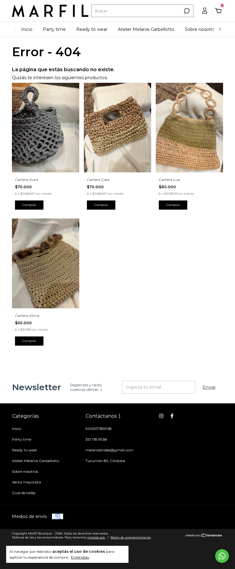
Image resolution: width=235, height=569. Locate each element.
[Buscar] (186, 11)
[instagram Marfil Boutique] (161, 415)
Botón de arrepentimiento (130, 537)
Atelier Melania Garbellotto (146, 29)
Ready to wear (91, 29)
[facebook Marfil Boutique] (172, 415)
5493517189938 (98, 428)
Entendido (80, 557)
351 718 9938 (96, 439)
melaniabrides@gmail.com (109, 450)
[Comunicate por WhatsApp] (222, 556)
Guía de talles (23, 492)
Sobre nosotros (201, 29)
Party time (54, 29)
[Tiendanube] (204, 536)
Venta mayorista (26, 482)
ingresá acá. (96, 537)
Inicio (26, 29)
